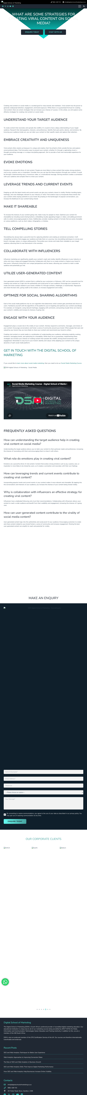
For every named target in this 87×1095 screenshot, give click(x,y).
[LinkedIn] (13, 6)
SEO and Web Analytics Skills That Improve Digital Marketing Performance (28, 1067)
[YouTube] (10, 6)
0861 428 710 (12, 1088)
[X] (5, 6)
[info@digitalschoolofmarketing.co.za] (6, 1085)
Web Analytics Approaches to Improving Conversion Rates (23, 1057)
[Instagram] (8, 6)
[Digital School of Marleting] (11, 2)
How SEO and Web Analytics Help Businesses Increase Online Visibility (27, 1071)
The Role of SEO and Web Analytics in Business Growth (22, 1062)
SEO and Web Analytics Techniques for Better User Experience (24, 1053)
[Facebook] (2, 6)
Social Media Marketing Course (71, 363)
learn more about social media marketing (30, 363)
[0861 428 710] (6, 1088)
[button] (79, 6)
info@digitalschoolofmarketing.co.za (19, 1085)
